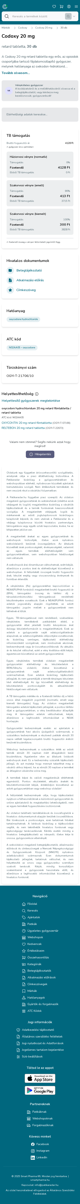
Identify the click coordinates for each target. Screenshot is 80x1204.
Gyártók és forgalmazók (42, 1004)
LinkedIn (42, 1157)
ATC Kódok (34, 1011)
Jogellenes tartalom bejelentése (43, 1050)
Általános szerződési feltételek (42, 1036)
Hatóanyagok (36, 998)
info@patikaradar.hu (46, 1185)
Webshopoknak (42, 1118)
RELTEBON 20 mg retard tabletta (23, 428)
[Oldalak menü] (76, 6)
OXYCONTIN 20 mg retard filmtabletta (27, 423)
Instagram (43, 1151)
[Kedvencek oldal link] (54, 6)
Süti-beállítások (32, 1056)
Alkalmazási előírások (41, 977)
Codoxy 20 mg (43, 27)
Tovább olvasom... (16, 73)
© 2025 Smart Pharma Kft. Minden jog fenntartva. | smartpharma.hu (40, 1178)
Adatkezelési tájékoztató (38, 1030)
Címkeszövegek (37, 984)
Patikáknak (39, 1112)
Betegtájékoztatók (39, 971)
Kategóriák (34, 964)
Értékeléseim (35, 951)
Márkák (6, 27)
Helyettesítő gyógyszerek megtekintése (31, 400)
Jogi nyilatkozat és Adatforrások (43, 1043)
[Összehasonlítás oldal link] (61, 6)
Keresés (32, 911)
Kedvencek (34, 944)
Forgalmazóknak (43, 1125)
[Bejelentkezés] (69, 6)
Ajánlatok (33, 917)
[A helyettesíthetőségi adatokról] (36, 394)
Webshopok (35, 937)
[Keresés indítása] (68, 16)
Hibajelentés (43, 454)
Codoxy (22, 27)
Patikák (32, 924)
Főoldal (32, 904)
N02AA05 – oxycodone (22, 347)
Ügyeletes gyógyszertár (42, 931)
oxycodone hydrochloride (23, 319)
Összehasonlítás (38, 957)
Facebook (43, 1144)
